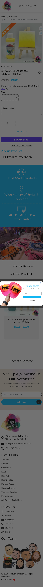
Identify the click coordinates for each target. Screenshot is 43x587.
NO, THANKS (32, 300)
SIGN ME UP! (32, 297)
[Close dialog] (41, 283)
